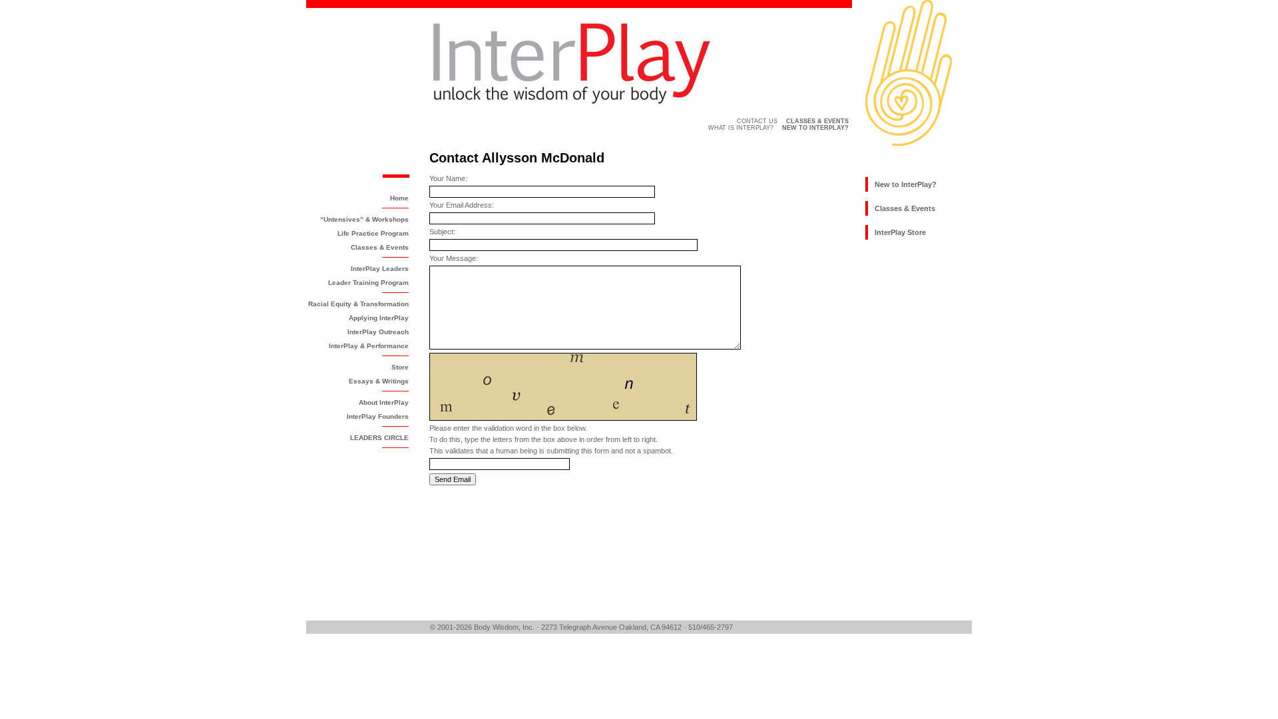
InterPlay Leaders (380, 268)
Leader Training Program (368, 282)
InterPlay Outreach (378, 332)
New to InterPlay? (906, 184)
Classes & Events (380, 247)
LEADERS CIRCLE (379, 437)
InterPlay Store (900, 232)
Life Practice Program (373, 233)
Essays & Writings (379, 381)
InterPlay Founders (378, 416)
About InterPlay (384, 402)
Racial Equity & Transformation (358, 304)
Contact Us (757, 121)
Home (399, 198)
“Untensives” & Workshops (364, 219)
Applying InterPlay (379, 318)
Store (400, 367)
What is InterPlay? (740, 127)
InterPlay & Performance (369, 346)
